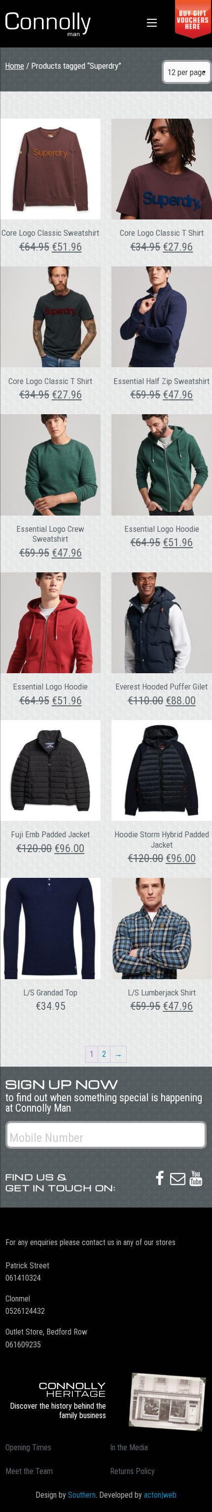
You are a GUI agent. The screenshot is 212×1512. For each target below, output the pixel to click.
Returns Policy (132, 1471)
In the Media (129, 1447)
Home (14, 66)
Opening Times (28, 1447)
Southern (82, 1495)
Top (201, 1498)
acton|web (160, 1495)
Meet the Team (29, 1471)
